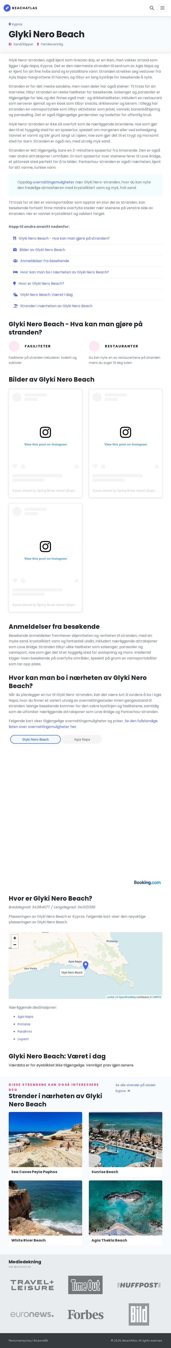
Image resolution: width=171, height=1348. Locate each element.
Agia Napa (82, 739)
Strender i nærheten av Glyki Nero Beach (55, 305)
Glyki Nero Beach (35, 739)
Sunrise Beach (105, 1171)
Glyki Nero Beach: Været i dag (46, 294)
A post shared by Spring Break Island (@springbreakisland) (54, 490)
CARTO (157, 997)
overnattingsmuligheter (53, 182)
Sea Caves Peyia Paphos (34, 1171)
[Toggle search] (152, 8)
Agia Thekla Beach (109, 1240)
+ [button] (14, 938)
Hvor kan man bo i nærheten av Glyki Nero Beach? (64, 272)
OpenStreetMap (127, 997)
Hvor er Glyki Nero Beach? (41, 283)
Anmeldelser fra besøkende (44, 260)
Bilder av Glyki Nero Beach (41, 249)
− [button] (14, 944)
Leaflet (110, 997)
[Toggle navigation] (162, 8)
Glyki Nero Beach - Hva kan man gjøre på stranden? (64, 238)
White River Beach (28, 1240)
